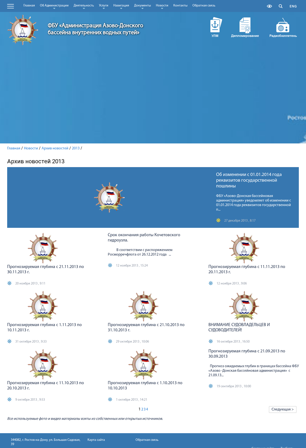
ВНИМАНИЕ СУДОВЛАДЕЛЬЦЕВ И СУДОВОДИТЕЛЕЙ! (239, 328)
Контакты (180, 5)
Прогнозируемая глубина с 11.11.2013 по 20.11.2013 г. (246, 269)
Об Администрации (54, 6)
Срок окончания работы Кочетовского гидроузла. (144, 238)
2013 (76, 148)
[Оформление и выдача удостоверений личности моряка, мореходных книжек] (211, 27)
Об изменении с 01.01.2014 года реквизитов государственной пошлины (249, 180)
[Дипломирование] (245, 27)
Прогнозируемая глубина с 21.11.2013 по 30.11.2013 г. (45, 269)
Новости (162, 6)
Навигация (121, 6)
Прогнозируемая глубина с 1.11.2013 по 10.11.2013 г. (44, 328)
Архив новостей (55, 148)
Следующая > (283, 409)
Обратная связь (203, 5)
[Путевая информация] (283, 27)
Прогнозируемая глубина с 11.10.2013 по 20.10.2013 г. (45, 386)
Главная (29, 5)
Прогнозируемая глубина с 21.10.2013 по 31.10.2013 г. (146, 328)
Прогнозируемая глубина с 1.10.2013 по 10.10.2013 (145, 386)
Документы (142, 6)
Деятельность (84, 6)
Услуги (103, 6)
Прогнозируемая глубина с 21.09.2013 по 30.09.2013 (246, 354)
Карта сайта (96, 440)
